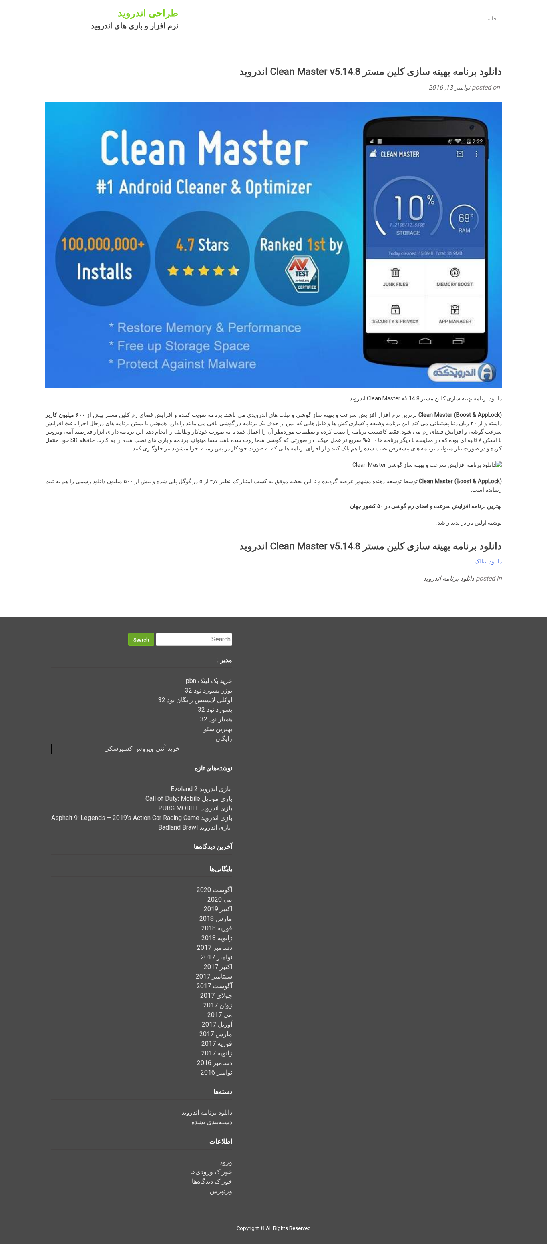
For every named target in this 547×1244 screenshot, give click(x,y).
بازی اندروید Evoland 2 (201, 789)
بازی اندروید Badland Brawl (195, 827)
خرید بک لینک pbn (209, 681)
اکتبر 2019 (218, 909)
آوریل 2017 (217, 1024)
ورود (226, 1162)
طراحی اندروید (148, 13)
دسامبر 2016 (214, 1063)
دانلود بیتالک (488, 561)
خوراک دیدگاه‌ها (212, 1181)
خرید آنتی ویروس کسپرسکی (142, 748)
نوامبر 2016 (216, 1072)
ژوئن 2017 (217, 1005)
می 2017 (219, 1015)
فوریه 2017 (216, 1043)
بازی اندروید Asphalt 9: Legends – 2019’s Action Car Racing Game (141, 818)
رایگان (223, 738)
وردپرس (221, 1191)
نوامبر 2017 (216, 957)
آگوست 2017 (214, 986)
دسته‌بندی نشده (211, 1122)
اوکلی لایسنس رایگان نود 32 (195, 700)
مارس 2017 (215, 1034)
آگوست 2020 (214, 890)
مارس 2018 (215, 918)
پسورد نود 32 (215, 709)
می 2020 (219, 899)
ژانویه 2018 (216, 938)
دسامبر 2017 (214, 947)
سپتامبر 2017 (214, 976)
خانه (492, 19)
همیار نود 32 (216, 719)
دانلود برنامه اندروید (448, 578)
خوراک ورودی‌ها (211, 1172)
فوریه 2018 (216, 928)
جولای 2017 (216, 995)
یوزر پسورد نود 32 (208, 690)
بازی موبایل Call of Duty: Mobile (188, 798)
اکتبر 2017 (218, 967)
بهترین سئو (218, 729)
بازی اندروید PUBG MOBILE (195, 808)
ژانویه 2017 (216, 1053)
